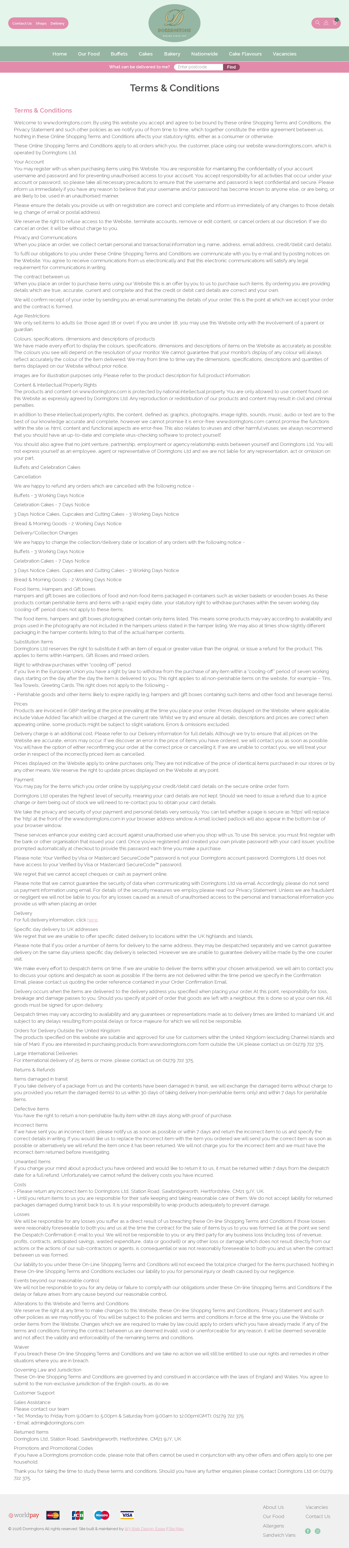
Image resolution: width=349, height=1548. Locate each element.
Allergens (273, 1526)
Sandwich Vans (279, 1535)
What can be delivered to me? (139, 66)
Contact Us (22, 23)
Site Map (176, 1529)
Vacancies (317, 1507)
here (92, 920)
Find (231, 67)
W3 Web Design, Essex (145, 1529)
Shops (41, 23)
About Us (273, 1507)
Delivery (57, 23)
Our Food (273, 1516)
